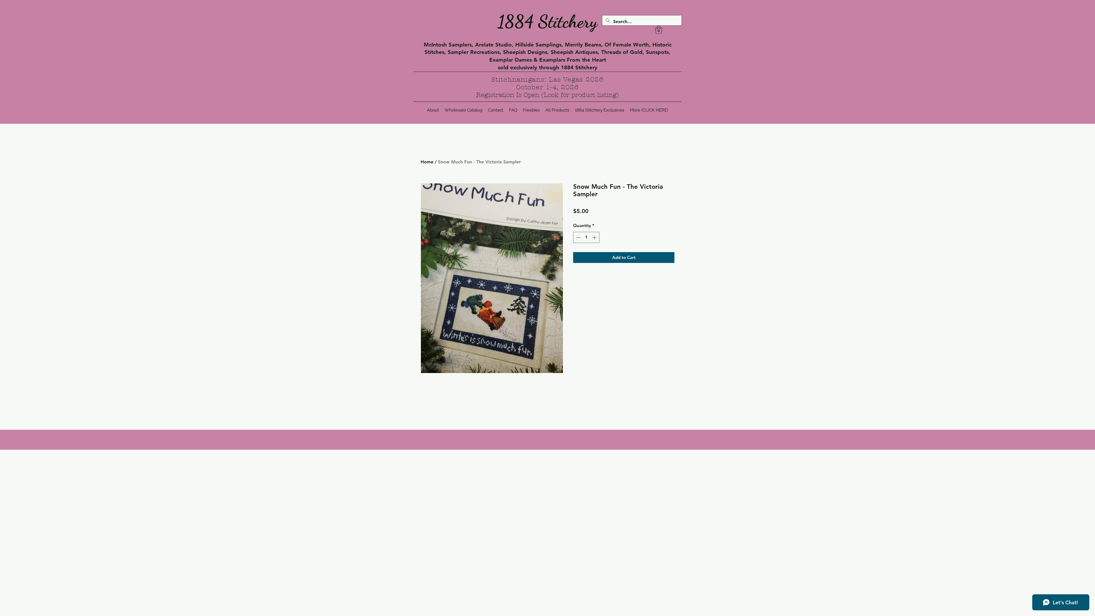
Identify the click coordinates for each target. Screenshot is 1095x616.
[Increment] (595, 237)
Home (427, 162)
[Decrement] (578, 237)
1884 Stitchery (547, 21)
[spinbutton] (586, 237)
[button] (658, 30)
